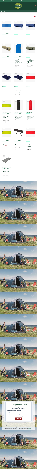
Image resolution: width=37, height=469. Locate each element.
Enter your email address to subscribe (14, 410)
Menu (3, 11)
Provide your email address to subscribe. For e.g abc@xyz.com (15, 414)
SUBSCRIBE (18, 418)
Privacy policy (30, 428)
